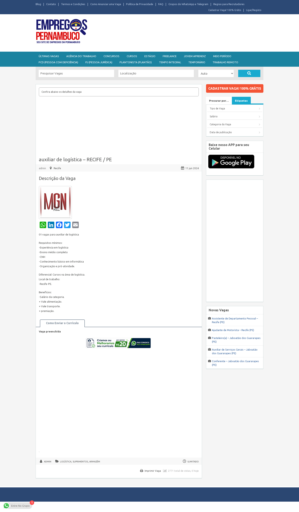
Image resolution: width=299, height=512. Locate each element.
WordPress (189, 506)
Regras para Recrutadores (228, 4)
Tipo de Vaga (217, 108)
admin (42, 168)
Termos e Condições (73, 4)
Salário (214, 116)
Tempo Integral (170, 62)
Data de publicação (221, 132)
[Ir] (249, 73)
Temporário (196, 62)
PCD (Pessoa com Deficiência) (58, 62)
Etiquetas (241, 100)
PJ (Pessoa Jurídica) (98, 62)
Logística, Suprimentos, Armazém (80, 461)
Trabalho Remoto (225, 62)
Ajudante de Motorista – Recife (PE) (233, 330)
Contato (51, 4)
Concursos (111, 56)
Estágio (149, 56)
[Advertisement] (172, 32)
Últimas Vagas (49, 56)
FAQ (160, 4)
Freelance (170, 56)
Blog (38, 4)
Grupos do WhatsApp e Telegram (188, 4)
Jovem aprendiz (195, 56)
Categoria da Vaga (220, 124)
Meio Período (222, 56)
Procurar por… (219, 100)
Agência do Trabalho (81, 56)
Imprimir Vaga (153, 471)
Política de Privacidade (139, 4)
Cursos (132, 56)
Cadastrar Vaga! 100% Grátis (224, 10)
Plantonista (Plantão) (136, 62)
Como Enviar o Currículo (62, 323)
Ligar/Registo (253, 10)
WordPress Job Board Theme (145, 506)
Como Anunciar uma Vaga (105, 4)
